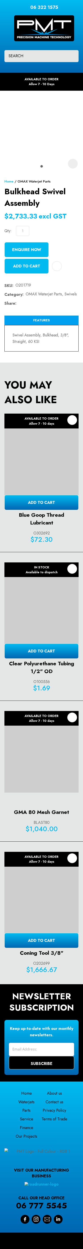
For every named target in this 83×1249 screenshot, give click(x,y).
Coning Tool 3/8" (41, 953)
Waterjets (26, 1102)
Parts (26, 1110)
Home (9, 181)
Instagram (36, 1219)
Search (71, 56)
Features (41, 320)
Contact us (54, 1102)
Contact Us (47, 1219)
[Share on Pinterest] (39, 303)
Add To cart (41, 502)
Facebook (25, 1219)
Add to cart (26, 266)
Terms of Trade (54, 1119)
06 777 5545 (41, 1205)
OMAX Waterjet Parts (33, 181)
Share (9, 303)
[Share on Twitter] (25, 303)
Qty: (8, 231)
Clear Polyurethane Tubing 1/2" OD (41, 667)
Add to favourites (72, 420)
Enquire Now (26, 250)
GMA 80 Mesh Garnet (41, 812)
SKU (8, 286)
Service (26, 1119)
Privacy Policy (54, 1110)
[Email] (32, 303)
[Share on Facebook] (19, 303)
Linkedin (58, 1219)
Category (13, 294)
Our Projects (26, 1136)
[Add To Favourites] (57, 266)
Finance (26, 1128)
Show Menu (7, 25)
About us (54, 1093)
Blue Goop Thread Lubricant (41, 518)
